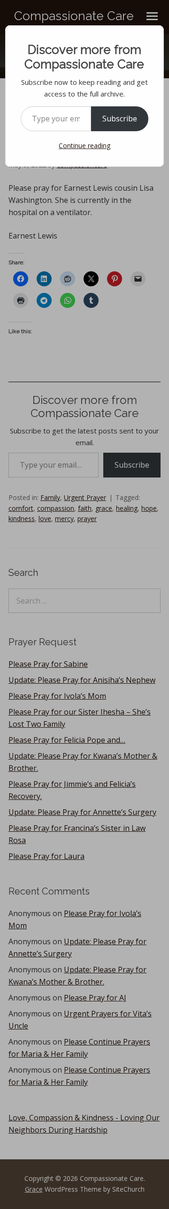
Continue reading (84, 145)
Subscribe (119, 118)
